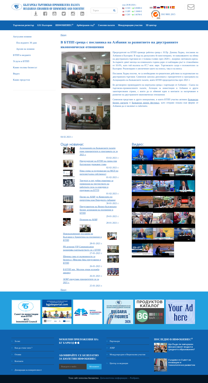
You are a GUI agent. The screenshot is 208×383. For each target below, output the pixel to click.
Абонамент (94, 366)
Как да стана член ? (23, 348)
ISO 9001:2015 (168, 14)
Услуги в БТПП (21, 61)
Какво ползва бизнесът (25, 67)
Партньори (114, 341)
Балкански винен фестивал (145, 103)
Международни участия (130, 25)
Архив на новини (25, 49)
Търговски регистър (23, 25)
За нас (17, 341)
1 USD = (133, 8)
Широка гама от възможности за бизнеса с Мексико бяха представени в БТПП (82, 259)
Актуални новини (22, 36)
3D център (151, 25)
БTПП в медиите (22, 55)
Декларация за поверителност (28, 370)
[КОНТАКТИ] (191, 8)
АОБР (112, 348)
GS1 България (44, 25)
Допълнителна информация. (114, 378)
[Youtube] (54, 14)
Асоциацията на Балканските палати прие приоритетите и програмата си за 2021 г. (99, 151)
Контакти (18, 361)
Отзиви (17, 354)
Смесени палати (106, 25)
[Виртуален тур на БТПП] (35, 14)
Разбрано (134, 378)
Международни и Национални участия (127, 354)
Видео (16, 73)
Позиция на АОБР (89, 219)
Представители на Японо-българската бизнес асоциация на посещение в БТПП (98, 209)
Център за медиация (118, 363)
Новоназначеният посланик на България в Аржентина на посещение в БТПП (82, 237)
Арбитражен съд (86, 25)
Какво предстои (21, 79)
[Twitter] (63, 14)
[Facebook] (45, 14)
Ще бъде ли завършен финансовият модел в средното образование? (181, 347)
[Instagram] (73, 14)
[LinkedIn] (82, 14)
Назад (63, 35)
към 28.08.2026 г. (129, 5)
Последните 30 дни (26, 42)
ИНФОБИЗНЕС (64, 25)
